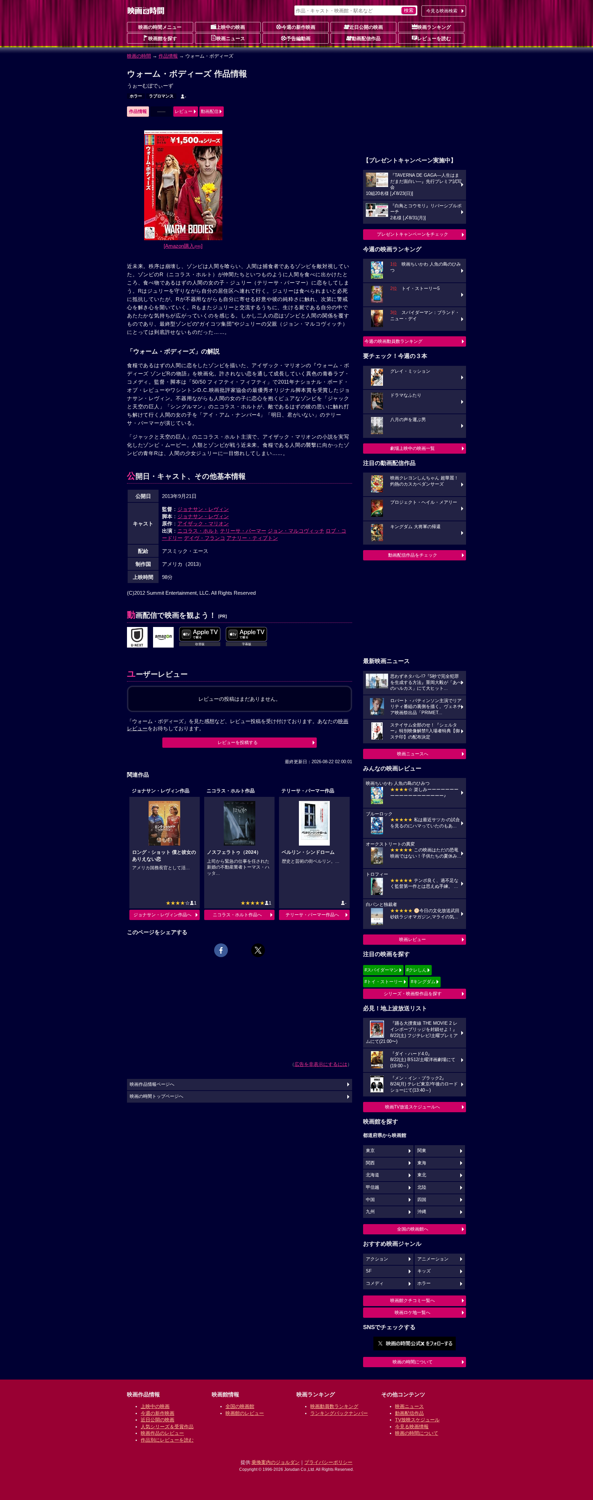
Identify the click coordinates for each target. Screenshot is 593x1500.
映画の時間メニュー (160, 27)
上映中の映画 (230, 27)
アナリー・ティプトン (252, 538)
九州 (370, 1211)
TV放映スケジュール (417, 1419)
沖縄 (421, 1211)
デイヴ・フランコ (204, 538)
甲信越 (372, 1187)
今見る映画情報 (412, 1426)
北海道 (372, 1175)
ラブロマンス (161, 96)
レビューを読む (434, 38)
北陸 (421, 1187)
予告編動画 (299, 38)
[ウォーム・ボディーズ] (137, 637)
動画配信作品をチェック (412, 555)
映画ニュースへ (412, 753)
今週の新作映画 (298, 27)
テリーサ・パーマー (243, 531)
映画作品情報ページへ (152, 1084)
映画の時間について (413, 1361)
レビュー (184, 111)
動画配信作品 (366, 38)
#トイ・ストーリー (383, 981)
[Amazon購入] (183, 246)
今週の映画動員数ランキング (393, 341)
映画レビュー (412, 939)
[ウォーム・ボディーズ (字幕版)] (163, 637)
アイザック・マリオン (203, 523)
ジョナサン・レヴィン (203, 509)
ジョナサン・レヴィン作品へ (162, 914)
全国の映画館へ (412, 1229)
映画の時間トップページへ (156, 1096)
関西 (370, 1163)
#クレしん (416, 970)
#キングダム (423, 981)
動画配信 (210, 111)
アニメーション (433, 1259)
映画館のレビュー (244, 1413)
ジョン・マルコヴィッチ (296, 531)
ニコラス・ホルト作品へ (237, 914)
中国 (370, 1199)
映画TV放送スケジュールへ (412, 1106)
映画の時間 (139, 56)
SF (369, 1271)
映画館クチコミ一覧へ (412, 1300)
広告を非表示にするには (320, 1064)
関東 (421, 1150)
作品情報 (168, 56)
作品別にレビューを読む (167, 1440)
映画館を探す (162, 38)
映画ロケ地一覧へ (412, 1312)
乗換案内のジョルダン (276, 1462)
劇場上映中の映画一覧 (412, 448)
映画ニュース (230, 38)
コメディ (375, 1283)
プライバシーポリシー (328, 1462)
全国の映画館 (239, 1406)
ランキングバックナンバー (339, 1413)
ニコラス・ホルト (198, 531)
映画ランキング (434, 27)
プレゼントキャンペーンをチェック (412, 234)
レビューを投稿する (238, 742)
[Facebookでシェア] (221, 950)
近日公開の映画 (366, 27)
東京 (370, 1150)
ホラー (136, 96)
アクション (377, 1259)
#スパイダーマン (381, 970)
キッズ (424, 1271)
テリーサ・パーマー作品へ (312, 914)
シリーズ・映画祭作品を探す (413, 993)
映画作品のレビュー (162, 1433)
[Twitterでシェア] (258, 950)
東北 (421, 1175)
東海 (421, 1163)
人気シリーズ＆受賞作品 (167, 1426)
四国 (421, 1199)
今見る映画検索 (441, 10)
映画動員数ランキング (334, 1406)
